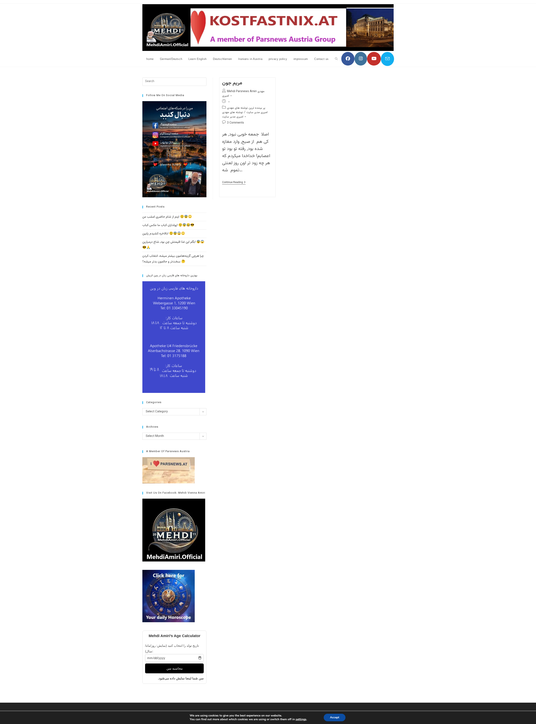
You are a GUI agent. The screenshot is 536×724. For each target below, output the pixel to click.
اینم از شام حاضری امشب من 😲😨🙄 (167, 216)
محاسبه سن (174, 668)
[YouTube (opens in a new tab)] (374, 59)
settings (301, 719)
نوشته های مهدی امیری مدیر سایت (232, 114)
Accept (334, 717)
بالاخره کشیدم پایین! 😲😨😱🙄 (163, 233)
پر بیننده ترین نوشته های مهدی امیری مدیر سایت (247, 110)
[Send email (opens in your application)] (387, 59)
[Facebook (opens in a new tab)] (347, 59)
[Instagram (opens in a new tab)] (360, 59)
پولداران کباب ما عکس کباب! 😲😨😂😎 (168, 225)
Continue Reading (234, 183)
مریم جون (232, 83)
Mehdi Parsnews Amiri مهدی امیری (243, 93)
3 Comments (235, 123)
